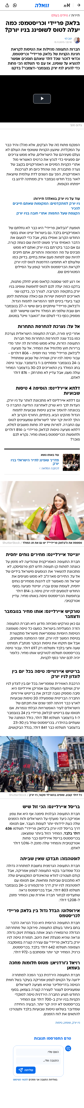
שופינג (67, 1023)
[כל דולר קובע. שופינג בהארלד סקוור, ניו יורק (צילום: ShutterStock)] (42, 767)
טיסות (58, 1023)
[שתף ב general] (7, 5)
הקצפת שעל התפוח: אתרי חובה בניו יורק (48, 213)
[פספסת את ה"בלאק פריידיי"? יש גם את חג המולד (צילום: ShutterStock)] (42, 514)
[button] (67, 5)
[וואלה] (42, 5)
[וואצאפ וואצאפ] (15, 5)
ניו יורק (76, 1023)
